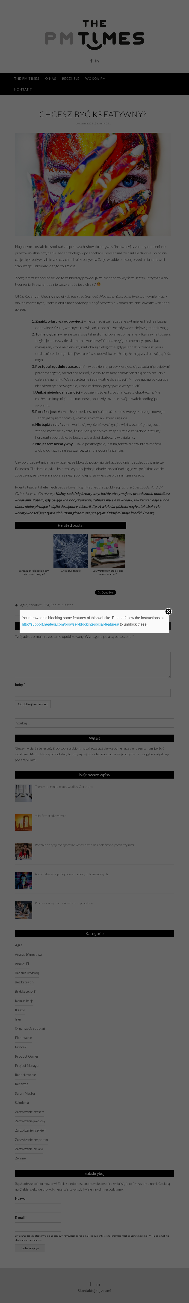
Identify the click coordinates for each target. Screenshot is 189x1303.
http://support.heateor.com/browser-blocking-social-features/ (70, 624)
